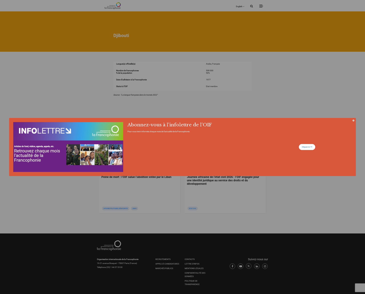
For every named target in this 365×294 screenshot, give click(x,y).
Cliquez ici (306, 147)
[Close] (353, 120)
